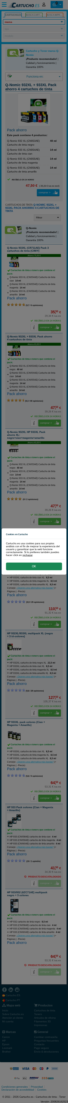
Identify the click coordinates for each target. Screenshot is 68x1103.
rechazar (27, 555)
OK (34, 566)
